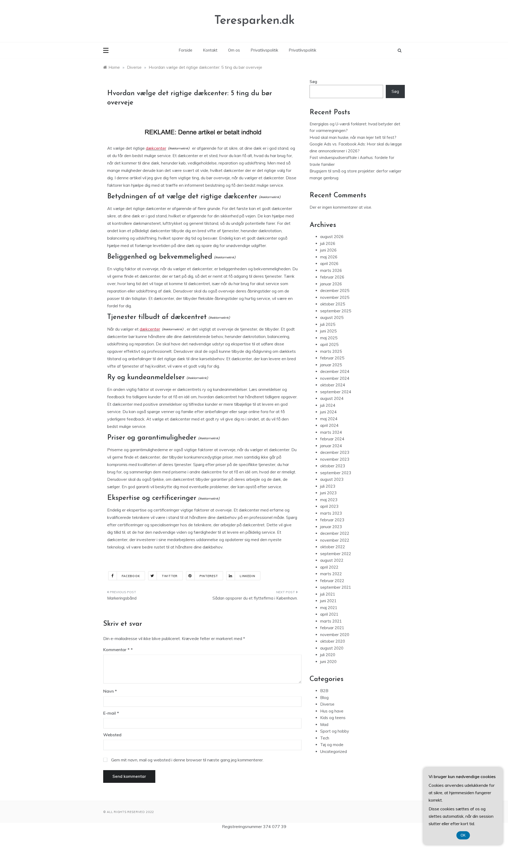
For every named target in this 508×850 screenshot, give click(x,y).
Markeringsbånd (122, 598)
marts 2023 (331, 513)
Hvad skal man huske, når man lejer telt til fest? (353, 137)
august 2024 (331, 398)
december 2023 (334, 452)
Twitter (170, 576)
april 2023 (329, 506)
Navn (110, 691)
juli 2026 (327, 243)
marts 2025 (331, 351)
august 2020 (331, 648)
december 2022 (334, 533)
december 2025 (334, 290)
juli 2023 (327, 486)
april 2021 (329, 614)
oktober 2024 (332, 384)
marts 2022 (331, 573)
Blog (324, 697)
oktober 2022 (332, 546)
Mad (324, 724)
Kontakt (210, 50)
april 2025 (329, 344)
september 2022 (335, 553)
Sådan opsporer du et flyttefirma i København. (255, 598)
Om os (234, 50)
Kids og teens (333, 717)
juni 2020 (328, 661)
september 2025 (335, 310)
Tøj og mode (331, 744)
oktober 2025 (332, 304)
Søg (313, 81)
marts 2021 (331, 621)
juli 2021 (327, 594)
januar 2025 (331, 364)
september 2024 (335, 391)
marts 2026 (331, 270)
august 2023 (331, 479)
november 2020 (334, 634)
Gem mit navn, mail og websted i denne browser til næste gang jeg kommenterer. (187, 759)
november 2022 (334, 540)
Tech (324, 738)
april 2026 (329, 263)
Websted (112, 734)
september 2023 (335, 472)
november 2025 (334, 297)
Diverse (327, 704)
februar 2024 (332, 438)
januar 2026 (331, 283)
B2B (324, 690)
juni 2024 (328, 411)
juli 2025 (327, 324)
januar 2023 (331, 526)
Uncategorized (333, 751)
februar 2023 (332, 519)
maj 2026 (328, 256)
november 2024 (334, 378)
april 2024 (329, 425)
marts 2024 (331, 432)
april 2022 (329, 567)
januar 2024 (331, 445)
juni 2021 (328, 600)
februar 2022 (332, 580)
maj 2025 (328, 337)
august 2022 (331, 560)
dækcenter (156, 148)
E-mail (111, 713)
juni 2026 (328, 250)
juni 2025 (328, 330)
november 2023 (334, 459)
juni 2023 (328, 492)
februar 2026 (332, 277)
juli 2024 (327, 405)
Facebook (131, 576)
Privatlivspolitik (264, 50)
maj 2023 (328, 499)
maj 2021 (328, 607)
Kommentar (116, 649)
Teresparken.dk (254, 21)
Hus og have (331, 711)
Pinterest (208, 576)
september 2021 (335, 587)
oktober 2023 (332, 465)
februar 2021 (332, 627)
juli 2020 (327, 654)
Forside (185, 50)
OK (463, 835)
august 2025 (331, 317)
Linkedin (247, 576)
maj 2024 (328, 418)
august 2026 (331, 236)
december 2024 (334, 371)
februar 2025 (332, 357)
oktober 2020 (332, 641)
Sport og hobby (334, 731)
